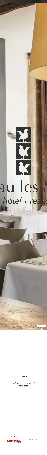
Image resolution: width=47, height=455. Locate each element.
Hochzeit (21, 1)
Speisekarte (21, 385)
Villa (5, 1)
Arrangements (13, 1)
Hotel (3, 1)
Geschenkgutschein (17, 1)
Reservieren (25, 385)
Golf (10, 1)
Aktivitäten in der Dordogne (28, 1)
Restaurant (8, 1)
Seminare (23, 1)
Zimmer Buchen (44, 1)
